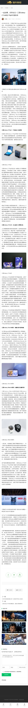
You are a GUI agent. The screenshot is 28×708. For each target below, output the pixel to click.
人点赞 (19, 590)
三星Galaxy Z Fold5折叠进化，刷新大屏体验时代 (12, 603)
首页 (2, 7)
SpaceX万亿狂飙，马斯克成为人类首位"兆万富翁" (13, 620)
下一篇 (4, 601)
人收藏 (10, 590)
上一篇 (4, 596)
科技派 (6, 7)
